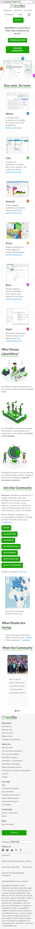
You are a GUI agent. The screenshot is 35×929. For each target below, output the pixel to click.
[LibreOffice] (17, 6)
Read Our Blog (7, 824)
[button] (20, 579)
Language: (7, 2)
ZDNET (29, 638)
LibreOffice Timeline (10, 757)
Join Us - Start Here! (10, 813)
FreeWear (17, 770)
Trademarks (27, 867)
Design (6, 528)
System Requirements (10, 798)
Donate (18, 20)
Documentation (11, 546)
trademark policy (8, 923)
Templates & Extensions (11, 739)
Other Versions (8, 733)
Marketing (8, 540)
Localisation (9, 534)
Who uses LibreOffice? (11, 754)
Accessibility (6, 805)
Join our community (17, 49)
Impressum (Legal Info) (10, 867)
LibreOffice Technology (11, 764)
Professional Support (10, 801)
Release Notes (7, 736)
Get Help (28, 10)
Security (5, 774)
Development (9, 553)
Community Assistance (10, 788)
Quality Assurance (12, 565)
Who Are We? (7, 748)
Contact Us (6, 855)
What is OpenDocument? (11, 767)
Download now (17, 40)
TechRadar (26, 640)
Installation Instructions (11, 795)
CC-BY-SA (27, 607)
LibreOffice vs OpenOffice (12, 761)
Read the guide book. (14, 128)
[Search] (29, 14)
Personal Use (7, 726)
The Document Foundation (12, 751)
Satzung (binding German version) (15, 881)
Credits (4, 777)
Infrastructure (10, 559)
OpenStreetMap (18, 607)
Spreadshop (26, 770)
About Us (17, 10)
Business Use (7, 730)
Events (4, 816)
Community (9, 14)
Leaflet (9, 607)
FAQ (3, 785)
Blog (20, 14)
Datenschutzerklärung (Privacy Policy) (16, 861)
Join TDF (22, 572)
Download (7, 10)
